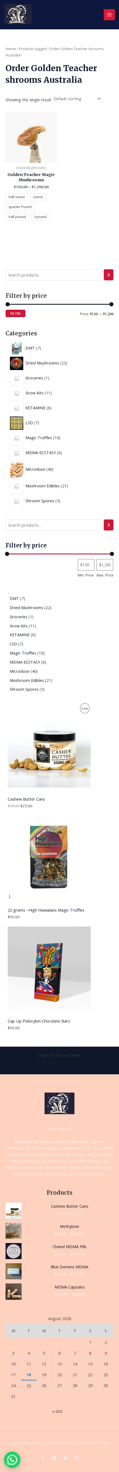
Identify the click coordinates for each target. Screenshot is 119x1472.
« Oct (57, 1411)
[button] (12, 1460)
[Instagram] (76, 1458)
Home (11, 48)
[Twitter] (65, 1458)
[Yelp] (42, 1458)
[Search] (108, 274)
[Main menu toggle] (109, 14)
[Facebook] (54, 1458)
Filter (15, 313)
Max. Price (105, 575)
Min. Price (86, 575)
